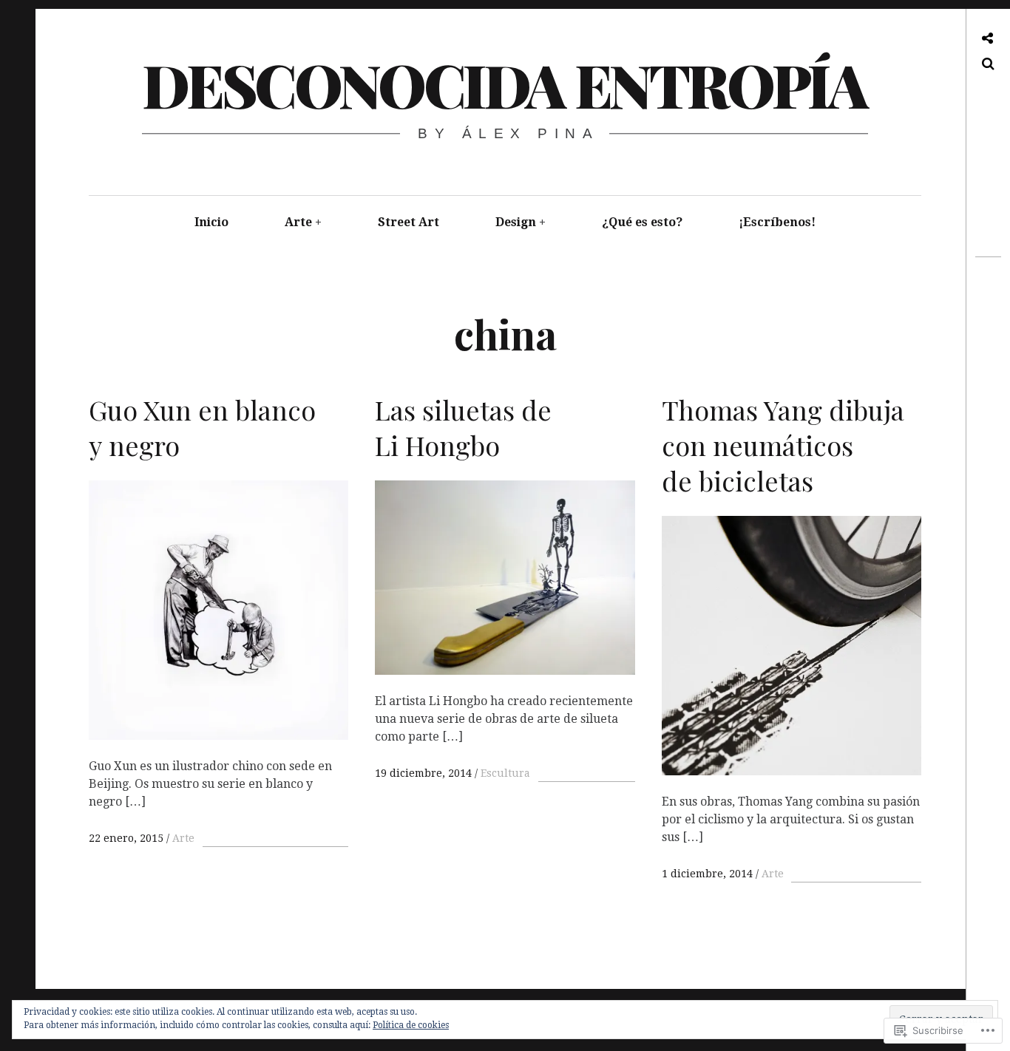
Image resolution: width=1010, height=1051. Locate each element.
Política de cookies (411, 1025)
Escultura (505, 773)
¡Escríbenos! (777, 222)
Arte (298, 222)
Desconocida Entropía (504, 83)
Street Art (408, 222)
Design (515, 222)
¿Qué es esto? (642, 222)
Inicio (211, 222)
